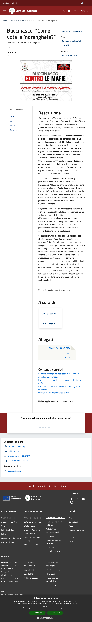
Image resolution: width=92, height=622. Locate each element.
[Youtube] (68, 10)
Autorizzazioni (51, 547)
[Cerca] (87, 10)
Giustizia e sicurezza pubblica (54, 523)
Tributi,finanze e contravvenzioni (52, 530)
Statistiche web (52, 585)
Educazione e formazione (55, 517)
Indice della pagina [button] (16, 109)
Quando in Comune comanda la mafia (54, 392)
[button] (46, 618)
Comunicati (73, 521)
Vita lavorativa (29, 526)
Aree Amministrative (9, 521)
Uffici (3, 526)
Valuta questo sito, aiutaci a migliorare (47, 486)
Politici (4, 534)
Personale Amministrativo (11, 538)
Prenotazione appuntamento (29, 564)
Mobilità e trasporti (31, 544)
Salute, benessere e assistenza (53, 542)
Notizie (21, 20)
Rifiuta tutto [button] (55, 613)
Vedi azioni (76, 31)
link (67, 608)
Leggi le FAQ (28, 573)
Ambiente (50, 536)
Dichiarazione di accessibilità (52, 579)
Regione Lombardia (10, 3)
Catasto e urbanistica (32, 537)
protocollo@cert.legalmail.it (12, 594)
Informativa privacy (53, 569)
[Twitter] (63, 10)
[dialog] (46, 608)
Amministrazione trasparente (52, 564)
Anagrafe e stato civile (32, 517)
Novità (12, 20)
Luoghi (71, 537)
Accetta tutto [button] (37, 613)
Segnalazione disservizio (33, 569)
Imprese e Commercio (32, 530)
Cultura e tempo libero (32, 521)
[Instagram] (74, 10)
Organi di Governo (8, 517)
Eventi (71, 541)
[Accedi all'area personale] (82, 3)
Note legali (50, 573)
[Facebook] (57, 10)
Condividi (65, 31)
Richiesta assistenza (31, 578)
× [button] (89, 597)
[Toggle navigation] (4, 10)
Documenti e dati (7, 542)
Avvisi (71, 526)
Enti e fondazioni (7, 530)
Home (5, 20)
